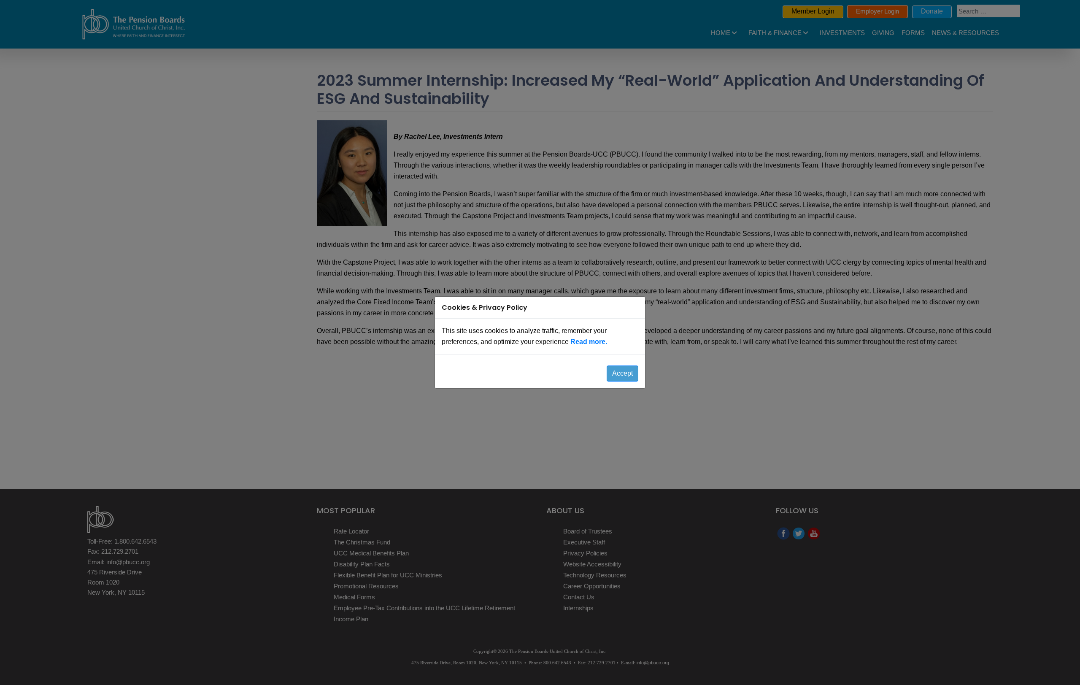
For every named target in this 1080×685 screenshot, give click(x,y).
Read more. (588, 341)
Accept (622, 373)
